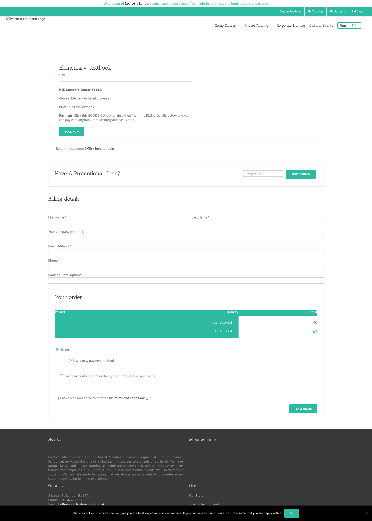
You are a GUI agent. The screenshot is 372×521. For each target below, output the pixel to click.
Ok (291, 513)
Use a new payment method (93, 360)
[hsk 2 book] (114, 52)
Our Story (196, 495)
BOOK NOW (72, 131)
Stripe (64, 349)
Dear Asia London (137, 3)
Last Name (200, 217)
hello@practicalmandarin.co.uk (81, 504)
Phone (54, 260)
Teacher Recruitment (204, 504)
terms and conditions (130, 398)
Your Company (66, 231)
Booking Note (66, 275)
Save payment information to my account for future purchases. (109, 376)
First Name (57, 217)
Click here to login (100, 148)
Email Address (59, 246)
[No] (366, 513)
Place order (303, 409)
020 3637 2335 (70, 500)
